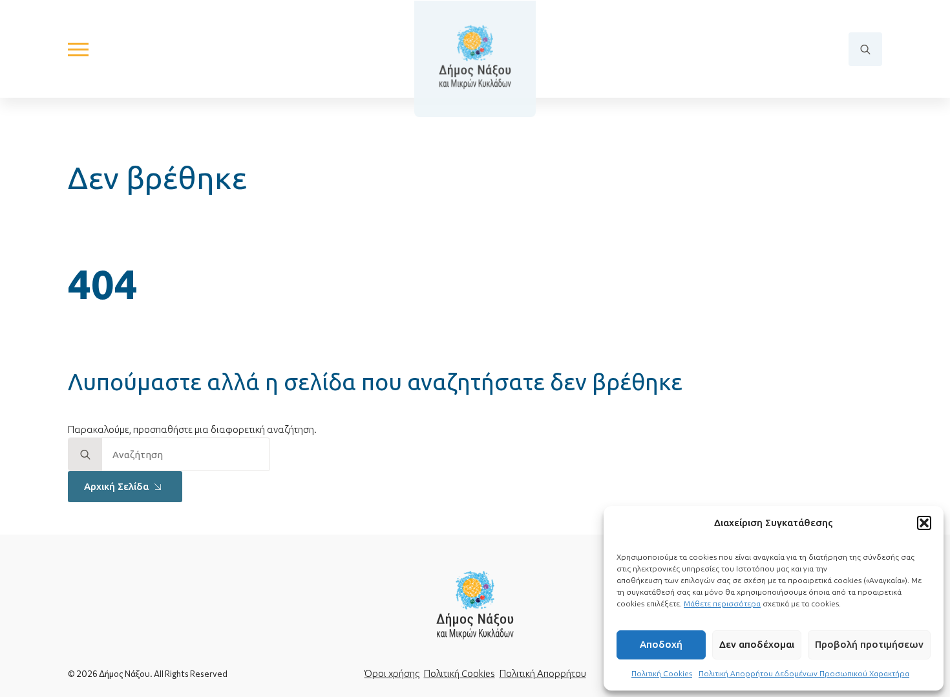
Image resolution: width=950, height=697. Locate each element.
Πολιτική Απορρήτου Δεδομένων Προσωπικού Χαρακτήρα (804, 673)
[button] (924, 522)
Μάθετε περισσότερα (722, 603)
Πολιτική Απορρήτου (543, 673)
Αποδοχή (661, 644)
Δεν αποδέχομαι (756, 644)
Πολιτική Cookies (661, 673)
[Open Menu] (78, 49)
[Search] (85, 455)
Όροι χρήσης (391, 673)
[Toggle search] (865, 49)
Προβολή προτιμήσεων (869, 644)
